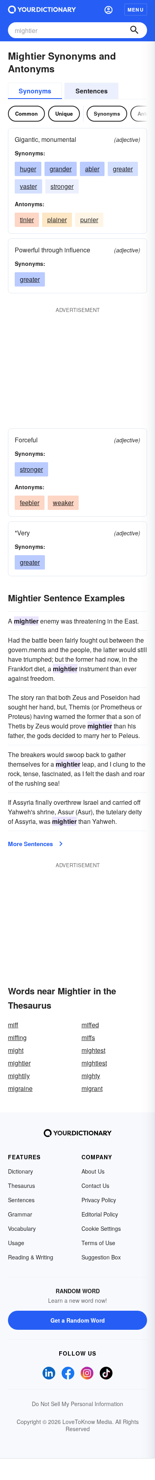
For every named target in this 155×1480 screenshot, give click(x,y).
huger (28, 168)
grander (61, 168)
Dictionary (20, 1171)
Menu (136, 9)
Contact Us (95, 1185)
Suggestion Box (101, 1257)
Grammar (20, 1214)
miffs (88, 1037)
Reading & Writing (30, 1257)
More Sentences (30, 843)
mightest (93, 1050)
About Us (93, 1171)
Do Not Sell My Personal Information (77, 1404)
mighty (90, 1075)
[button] (108, 9)
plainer (57, 219)
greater (123, 168)
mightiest (94, 1062)
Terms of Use (98, 1243)
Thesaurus (21, 1185)
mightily (19, 1075)
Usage (16, 1243)
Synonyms (35, 90)
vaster (28, 186)
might (15, 1050)
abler (92, 168)
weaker (63, 502)
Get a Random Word (77, 1320)
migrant (92, 1088)
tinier (27, 219)
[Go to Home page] (42, 9)
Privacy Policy (98, 1200)
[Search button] (134, 30)
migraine (20, 1088)
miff (13, 1024)
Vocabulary (22, 1228)
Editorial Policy (99, 1214)
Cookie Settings (101, 1228)
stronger (62, 186)
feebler (29, 502)
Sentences (92, 90)
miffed (90, 1024)
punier (89, 219)
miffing (17, 1037)
